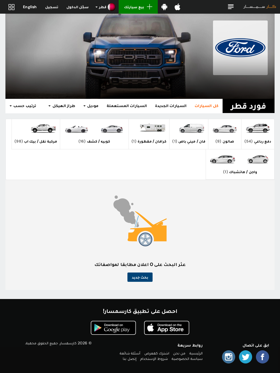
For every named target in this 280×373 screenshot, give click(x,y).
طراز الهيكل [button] (63, 105)
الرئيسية (196, 353)
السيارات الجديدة (170, 105)
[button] (231, 7)
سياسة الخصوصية (187, 358)
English (30, 6)
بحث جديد (140, 277)
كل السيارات (206, 105)
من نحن (179, 353)
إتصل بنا (129, 358)
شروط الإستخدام (154, 358)
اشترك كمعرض (156, 353)
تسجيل (51, 6)
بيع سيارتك (134, 6)
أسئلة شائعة (130, 353)
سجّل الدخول (77, 6)
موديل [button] (92, 105)
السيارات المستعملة (127, 105)
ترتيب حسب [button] (24, 105)
